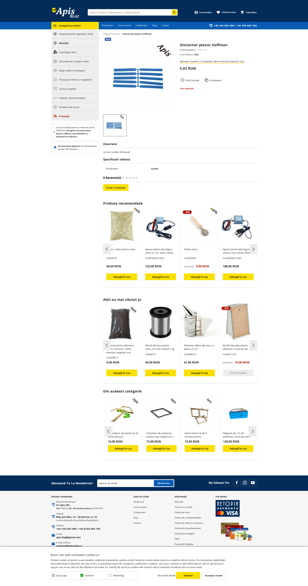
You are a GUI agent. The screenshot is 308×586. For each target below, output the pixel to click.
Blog (155, 25)
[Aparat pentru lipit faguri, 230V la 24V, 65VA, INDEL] (238, 226)
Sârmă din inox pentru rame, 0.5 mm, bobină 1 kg (159, 347)
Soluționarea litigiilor (185, 533)
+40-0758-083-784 (89, 528)
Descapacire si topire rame (74, 61)
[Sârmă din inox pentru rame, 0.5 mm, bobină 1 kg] (160, 322)
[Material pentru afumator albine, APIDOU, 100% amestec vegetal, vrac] (121, 322)
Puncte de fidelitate (184, 544)
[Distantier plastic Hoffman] (114, 125)
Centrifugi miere (68, 52)
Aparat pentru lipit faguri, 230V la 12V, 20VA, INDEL (159, 251)
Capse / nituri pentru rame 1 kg (120, 251)
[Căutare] (174, 12)
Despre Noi (107, 25)
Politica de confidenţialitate (188, 517)
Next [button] (253, 249)
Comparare (215, 80)
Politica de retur (182, 512)
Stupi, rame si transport (72, 70)
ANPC (177, 538)
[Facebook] (237, 482)
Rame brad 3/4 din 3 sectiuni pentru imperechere (196, 435)
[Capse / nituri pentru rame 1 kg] (121, 226)
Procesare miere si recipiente (75, 79)
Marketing (118, 575)
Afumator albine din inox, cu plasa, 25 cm (199, 347)
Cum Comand (124, 25)
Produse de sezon (69, 107)
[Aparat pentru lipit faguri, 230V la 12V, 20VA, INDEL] (160, 226)
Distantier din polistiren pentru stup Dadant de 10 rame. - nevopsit (160, 435)
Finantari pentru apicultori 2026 (76, 33)
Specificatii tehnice (116, 159)
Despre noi (138, 501)
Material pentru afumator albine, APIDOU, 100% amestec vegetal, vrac (120, 349)
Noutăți (63, 43)
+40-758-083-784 (246, 25)
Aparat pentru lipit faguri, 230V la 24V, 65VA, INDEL (237, 251)
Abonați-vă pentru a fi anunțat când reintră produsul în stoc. (212, 61)
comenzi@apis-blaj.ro (69, 545)
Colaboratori (142, 25)
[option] (138, 78)
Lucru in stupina (67, 88)
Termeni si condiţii (183, 507)
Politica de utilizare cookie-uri (189, 522)
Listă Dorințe (192, 80)
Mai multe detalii (166, 575)
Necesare (61, 575)
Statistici (89, 575)
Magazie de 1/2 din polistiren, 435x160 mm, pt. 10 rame (236, 435)
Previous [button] (107, 249)
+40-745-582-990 (224, 25)
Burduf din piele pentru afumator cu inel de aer (235, 347)
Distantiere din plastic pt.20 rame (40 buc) (123, 434)
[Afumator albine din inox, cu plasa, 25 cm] (199, 322)
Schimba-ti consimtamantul (188, 528)
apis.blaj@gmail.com (68, 537)
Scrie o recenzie (115, 187)
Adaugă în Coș (123, 448)
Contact (165, 25)
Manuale (179, 501)
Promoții (64, 116)
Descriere (110, 144)
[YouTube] (253, 482)
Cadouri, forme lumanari (72, 97)
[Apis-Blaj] (65, 12)
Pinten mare (190, 249)
